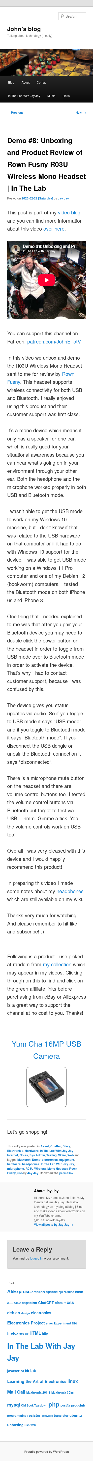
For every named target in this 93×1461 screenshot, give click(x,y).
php (54, 1404)
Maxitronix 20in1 (38, 1392)
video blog (69, 212)
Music (51, 96)
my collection (57, 964)
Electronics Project (26, 1323)
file (74, 1322)
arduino (69, 1292)
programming (16, 1415)
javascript (15, 1370)
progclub (78, 1405)
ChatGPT (46, 1302)
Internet (12, 1155)
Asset (44, 1146)
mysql (13, 1405)
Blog (11, 82)
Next (81, 112)
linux (72, 1381)
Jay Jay (63, 198)
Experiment (62, 1323)
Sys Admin (37, 1155)
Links (66, 96)
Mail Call (16, 1392)
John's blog (24, 28)
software (47, 1415)
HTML (35, 1333)
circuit (60, 1302)
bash (79, 1291)
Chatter (55, 1146)
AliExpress (19, 1291)
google (24, 1333)
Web (70, 1155)
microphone (15, 1168)
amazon (38, 1291)
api (61, 1292)
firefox (12, 1333)
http (45, 1333)
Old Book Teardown (34, 1405)
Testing (51, 1155)
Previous (15, 112)
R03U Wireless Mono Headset (47, 1168)
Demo (36, 1159)
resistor (34, 1415)
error (49, 1323)
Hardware (32, 1150)
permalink (66, 1173)
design (25, 1313)
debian (13, 1312)
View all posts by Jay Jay (53, 1224)
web (33, 1425)
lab (33, 1370)
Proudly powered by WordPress (46, 1451)
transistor (61, 1415)
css (70, 1302)
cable (17, 1303)
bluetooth (24, 1159)
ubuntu (75, 1415)
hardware (14, 1164)
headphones (70, 891)
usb (20, 1173)
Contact (42, 82)
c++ (10, 1302)
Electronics (15, 1150)
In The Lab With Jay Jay (24, 96)
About (26, 82)
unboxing (15, 1424)
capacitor (29, 1302)
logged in (36, 1258)
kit (27, 1370)
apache (52, 1291)
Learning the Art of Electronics (36, 1381)
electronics (50, 1159)
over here (53, 228)
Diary (66, 1146)
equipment (66, 1159)
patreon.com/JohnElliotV (54, 341)
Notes (24, 1155)
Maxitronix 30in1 (63, 1392)
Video (62, 1155)
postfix (65, 1405)
